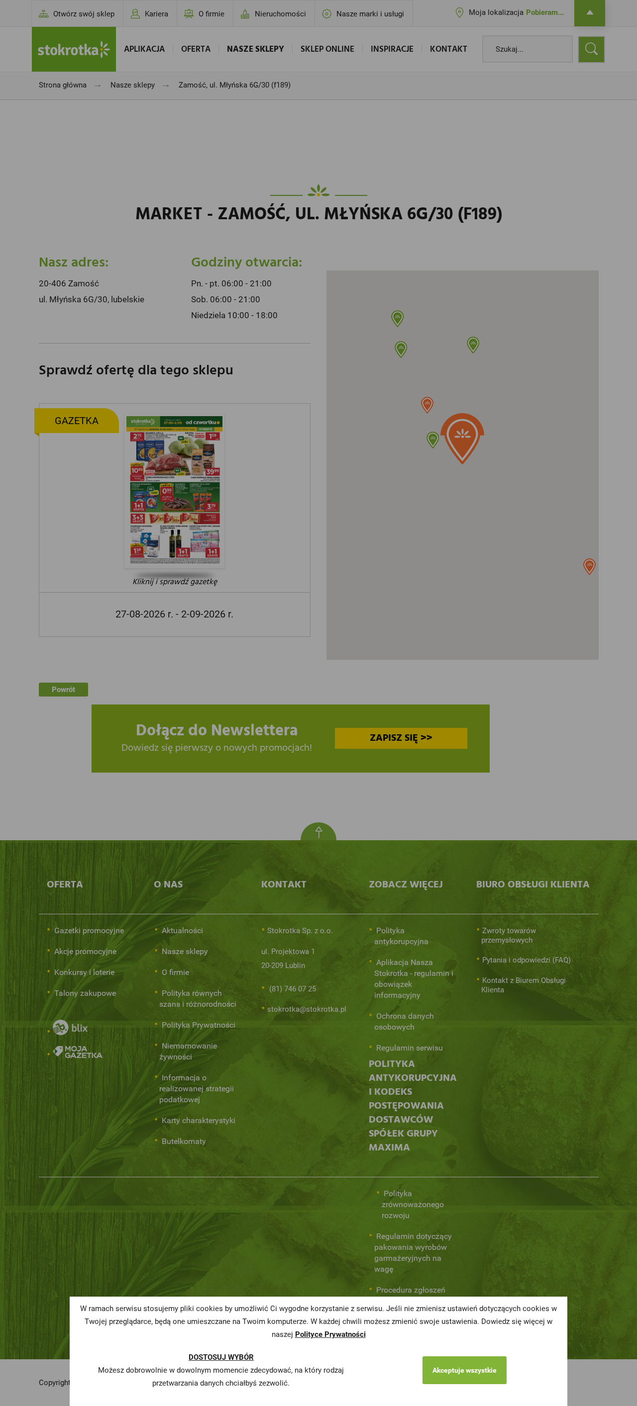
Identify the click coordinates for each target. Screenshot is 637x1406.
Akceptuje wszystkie (464, 1370)
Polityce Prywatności (330, 1334)
